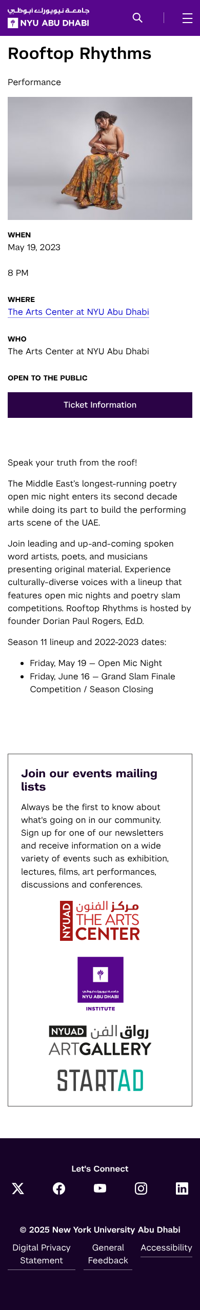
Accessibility (166, 1247)
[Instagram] (141, 1189)
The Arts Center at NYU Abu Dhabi (78, 311)
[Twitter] (18, 1189)
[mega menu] (184, 18)
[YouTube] (100, 1189)
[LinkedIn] (182, 1189)
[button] (138, 18)
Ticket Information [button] (100, 404)
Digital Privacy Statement (41, 1254)
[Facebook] (59, 1189)
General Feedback (108, 1254)
